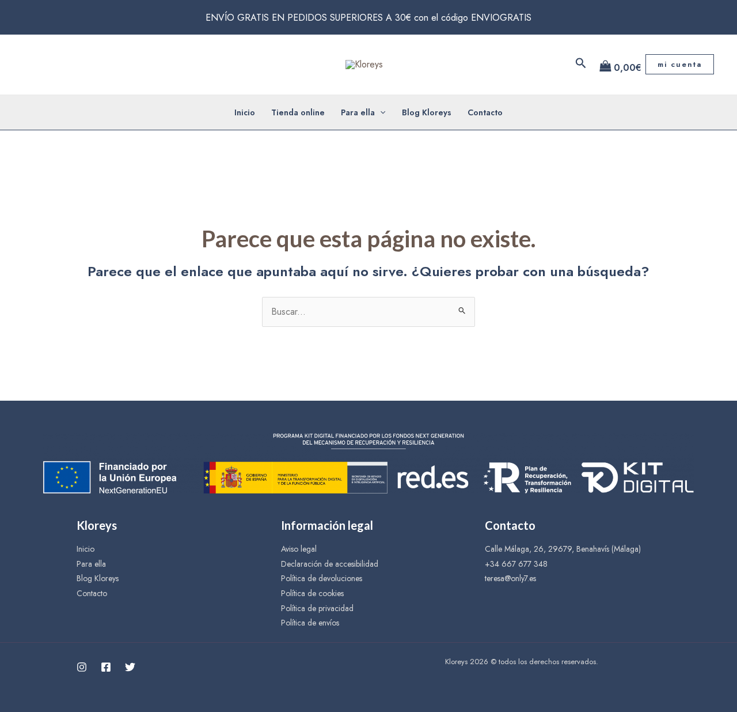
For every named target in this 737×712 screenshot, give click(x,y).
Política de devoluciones (321, 578)
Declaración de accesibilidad (329, 564)
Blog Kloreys (426, 112)
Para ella (358, 112)
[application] (380, 112)
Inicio (244, 112)
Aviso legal (299, 549)
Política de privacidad (317, 608)
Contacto (485, 112)
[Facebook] (106, 667)
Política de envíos (310, 622)
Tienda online (298, 112)
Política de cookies (312, 593)
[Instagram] (82, 667)
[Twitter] (130, 667)
